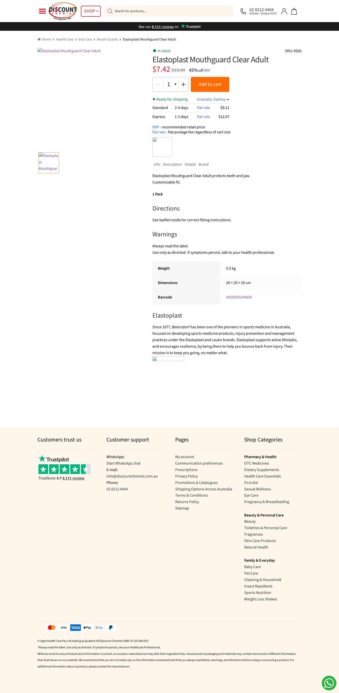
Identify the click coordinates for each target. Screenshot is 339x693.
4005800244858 (239, 297)
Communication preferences (199, 463)
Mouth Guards (107, 39)
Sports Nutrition (257, 592)
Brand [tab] (204, 164)
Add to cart (210, 84)
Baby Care (252, 567)
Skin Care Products (260, 541)
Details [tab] (190, 164)
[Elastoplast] (162, 147)
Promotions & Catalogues (196, 482)
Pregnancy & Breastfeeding (266, 502)
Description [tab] (172, 164)
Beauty (250, 521)
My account (184, 457)
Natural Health (256, 547)
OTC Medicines (256, 463)
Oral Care (85, 39)
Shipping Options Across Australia (203, 489)
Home (46, 39)
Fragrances (253, 534)
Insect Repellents (258, 586)
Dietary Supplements (261, 470)
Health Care (64, 39)
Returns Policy (187, 502)
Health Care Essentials (262, 476)
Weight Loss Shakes (260, 599)
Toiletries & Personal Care (265, 528)
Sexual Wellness (257, 489)
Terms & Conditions (191, 495)
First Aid (251, 482)
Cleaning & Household (262, 580)
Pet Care (251, 573)
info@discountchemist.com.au (132, 476)
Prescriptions (186, 470)
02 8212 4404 (117, 489)
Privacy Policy (186, 476)
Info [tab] (157, 164)
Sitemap (182, 508)
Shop (89, 11)
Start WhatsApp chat (123, 463)
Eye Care (251, 495)
